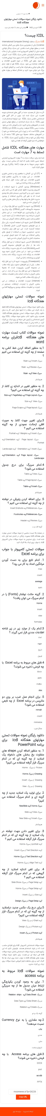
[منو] (43, 6)
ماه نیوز (25, 14)
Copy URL (23, 1097)
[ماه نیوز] (36, 5)
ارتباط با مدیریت (28, 1111)
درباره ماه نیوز (17, 1111)
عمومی (18, 14)
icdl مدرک (39, 41)
